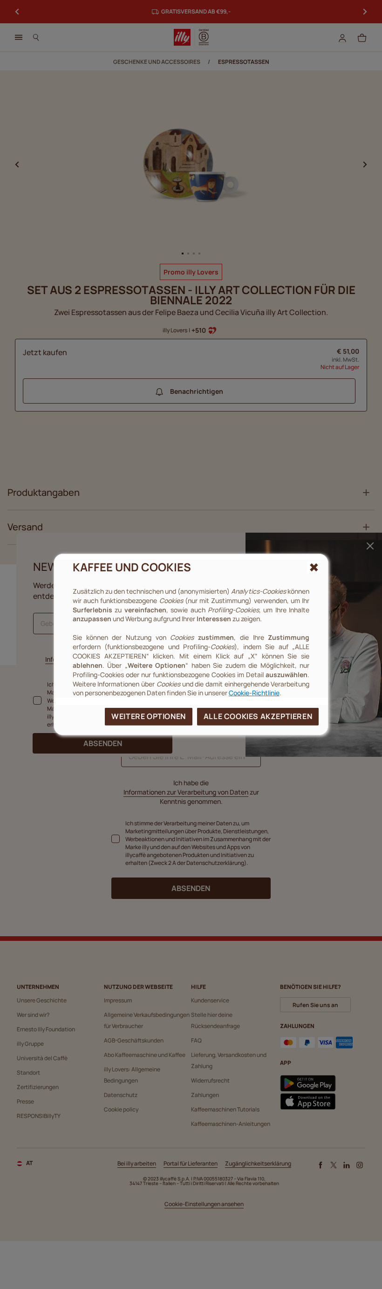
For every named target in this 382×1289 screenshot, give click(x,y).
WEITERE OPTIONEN (148, 716)
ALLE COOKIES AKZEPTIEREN (258, 716)
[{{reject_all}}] (314, 568)
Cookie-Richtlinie (254, 692)
